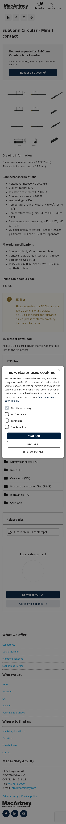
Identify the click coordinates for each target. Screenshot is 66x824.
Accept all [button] (34, 435)
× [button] (59, 370)
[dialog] (33, 412)
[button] (33, 452)
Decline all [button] (34, 444)
